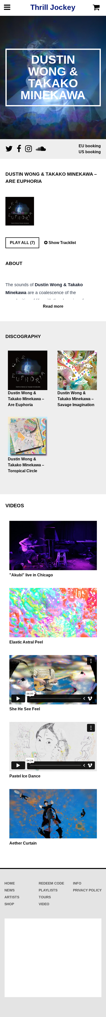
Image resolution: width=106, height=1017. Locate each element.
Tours (45, 897)
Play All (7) (22, 243)
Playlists (48, 890)
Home (9, 883)
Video (44, 904)
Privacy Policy (87, 890)
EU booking (90, 146)
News (9, 890)
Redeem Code (51, 883)
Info (77, 883)
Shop (9, 904)
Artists (11, 897)
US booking (90, 152)
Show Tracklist (62, 243)
